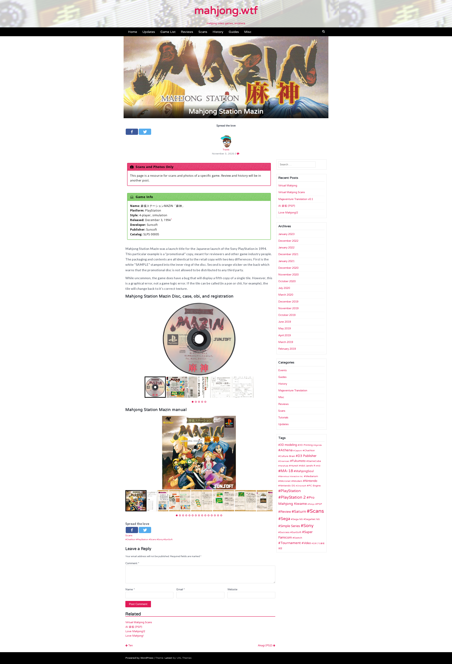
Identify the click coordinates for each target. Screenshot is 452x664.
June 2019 (284, 321)
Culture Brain (287, 456)
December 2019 (288, 301)
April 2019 (284, 335)
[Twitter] (145, 132)
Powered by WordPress (139, 657)
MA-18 (287, 471)
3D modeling (288, 445)
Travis (226, 149)
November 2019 (288, 308)
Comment (132, 563)
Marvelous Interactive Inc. (291, 476)
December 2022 (288, 240)
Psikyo (312, 504)
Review (285, 512)
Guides (234, 32)
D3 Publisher (307, 456)
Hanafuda (283, 466)
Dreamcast (284, 461)
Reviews (187, 32)
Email (180, 589)
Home (132, 32)
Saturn (300, 511)
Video (307, 543)
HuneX (294, 465)
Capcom (298, 450)
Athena (286, 450)
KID (318, 466)
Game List (168, 32)
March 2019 (285, 342)
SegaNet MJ (312, 519)
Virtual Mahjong (287, 185)
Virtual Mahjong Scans (138, 622)
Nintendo (311, 481)
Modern (297, 481)
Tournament (290, 543)
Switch (298, 537)
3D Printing (306, 444)
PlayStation (142, 539)
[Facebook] (132, 132)
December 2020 (288, 267)
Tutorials (283, 417)
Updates (148, 32)
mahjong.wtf (226, 10)
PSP (319, 504)
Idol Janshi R (308, 465)
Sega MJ (298, 519)
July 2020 (284, 288)
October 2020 (287, 281)
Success (285, 532)
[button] (323, 31)
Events (282, 370)
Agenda (318, 445)
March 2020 (285, 294)
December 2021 (288, 254)
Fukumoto (299, 461)
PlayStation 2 (293, 497)
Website (232, 589)
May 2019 (284, 328)
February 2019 (287, 348)
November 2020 (288, 274)
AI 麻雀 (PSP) (133, 626)
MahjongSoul (304, 471)
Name (130, 589)
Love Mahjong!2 (135, 631)
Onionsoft (301, 486)
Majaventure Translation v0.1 (295, 199)
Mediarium (311, 476)
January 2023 (286, 234)
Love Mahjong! (134, 635)
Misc (247, 32)
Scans (202, 32)
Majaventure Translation (292, 390)
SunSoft (169, 539)
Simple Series (290, 526)
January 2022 (286, 247)
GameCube (314, 461)
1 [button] (171, 219)
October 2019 (287, 315)
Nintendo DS (287, 485)
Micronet (285, 481)
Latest (168, 657)
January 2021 (286, 261)
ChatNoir (131, 539)
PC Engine (314, 485)
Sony (160, 539)
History (218, 32)
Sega (285, 518)
